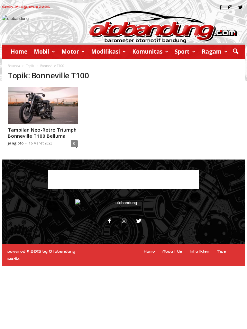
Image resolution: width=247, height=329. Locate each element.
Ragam (212, 51)
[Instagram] (124, 221)
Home (19, 51)
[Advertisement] (123, 179)
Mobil (41, 51)
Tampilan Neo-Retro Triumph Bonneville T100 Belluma (42, 132)
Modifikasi (105, 51)
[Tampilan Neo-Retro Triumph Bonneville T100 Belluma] (43, 105)
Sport (182, 51)
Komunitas (147, 51)
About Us (172, 251)
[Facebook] (109, 221)
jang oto (15, 143)
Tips (221, 251)
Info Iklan (199, 251)
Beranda (14, 66)
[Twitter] (138, 221)
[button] (235, 52)
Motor (70, 51)
